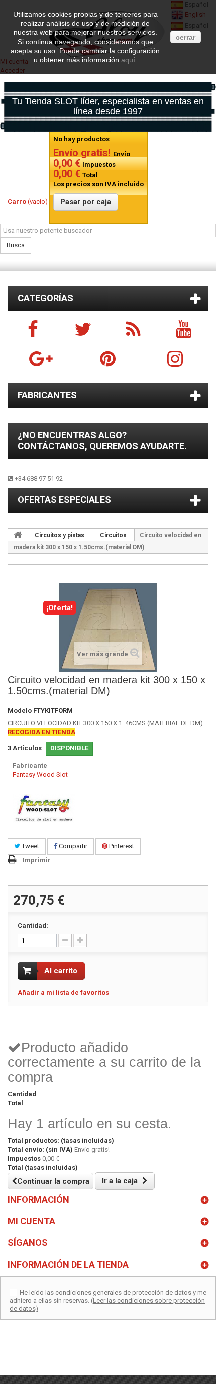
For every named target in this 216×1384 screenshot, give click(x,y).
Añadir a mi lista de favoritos (63, 992)
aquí (128, 60)
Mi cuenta (31, 1221)
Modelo (20, 710)
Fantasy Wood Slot (40, 774)
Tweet (29, 846)
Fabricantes (47, 395)
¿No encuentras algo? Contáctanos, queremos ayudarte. (102, 440)
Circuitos (113, 535)
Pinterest (120, 846)
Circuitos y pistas (59, 535)
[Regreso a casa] (17, 535)
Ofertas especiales (64, 499)
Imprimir (37, 860)
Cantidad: (33, 925)
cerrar (185, 37)
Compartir (72, 846)
